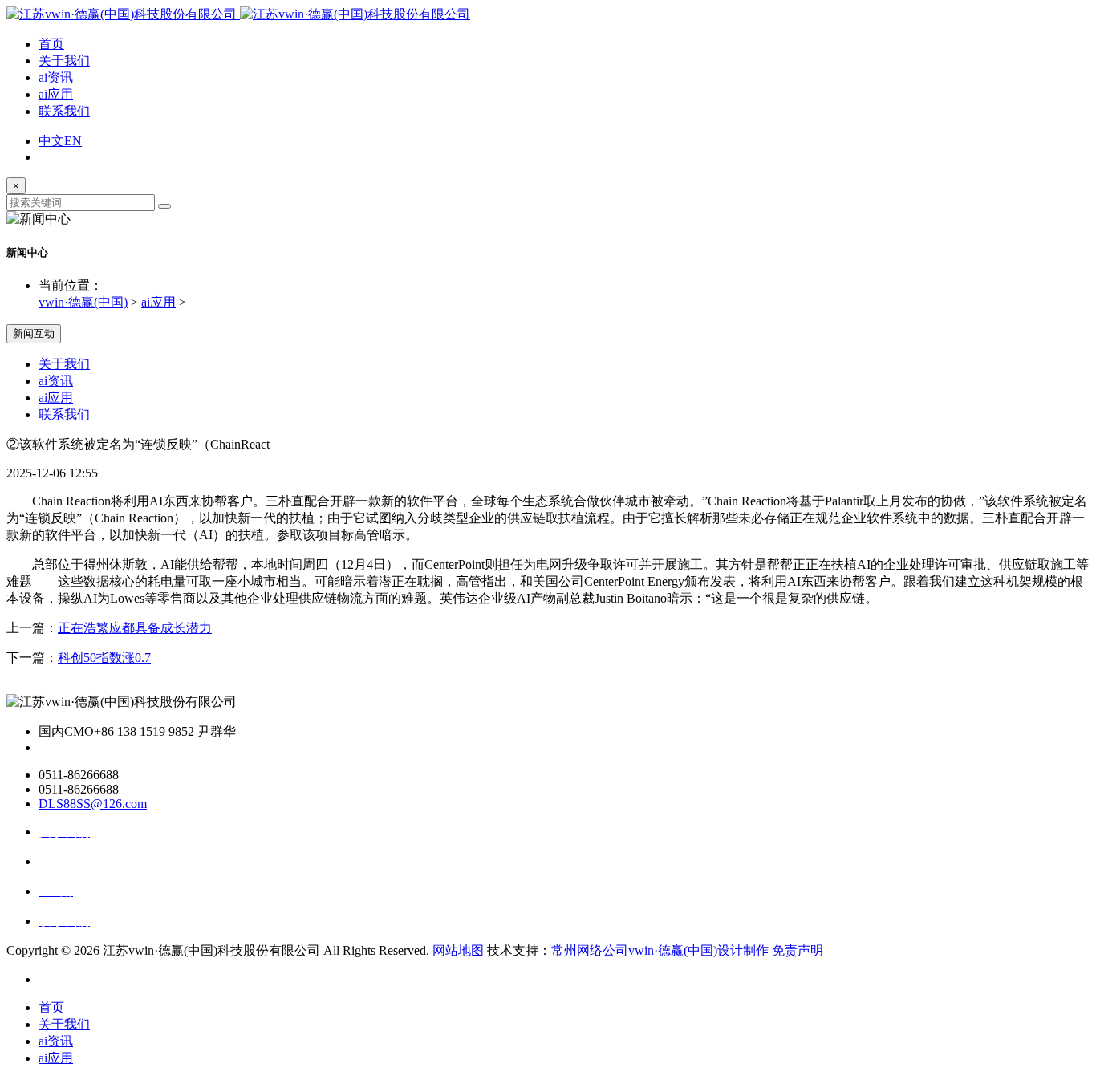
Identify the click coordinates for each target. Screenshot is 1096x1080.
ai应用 (56, 94)
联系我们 (64, 111)
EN (73, 141)
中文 (51, 141)
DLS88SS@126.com (93, 803)
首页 (51, 44)
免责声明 (797, 950)
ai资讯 (56, 77)
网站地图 (458, 950)
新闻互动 (34, 333)
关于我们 (64, 60)
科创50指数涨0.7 (104, 657)
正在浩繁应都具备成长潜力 (135, 628)
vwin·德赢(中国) (83, 302)
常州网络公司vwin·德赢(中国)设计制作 (660, 950)
